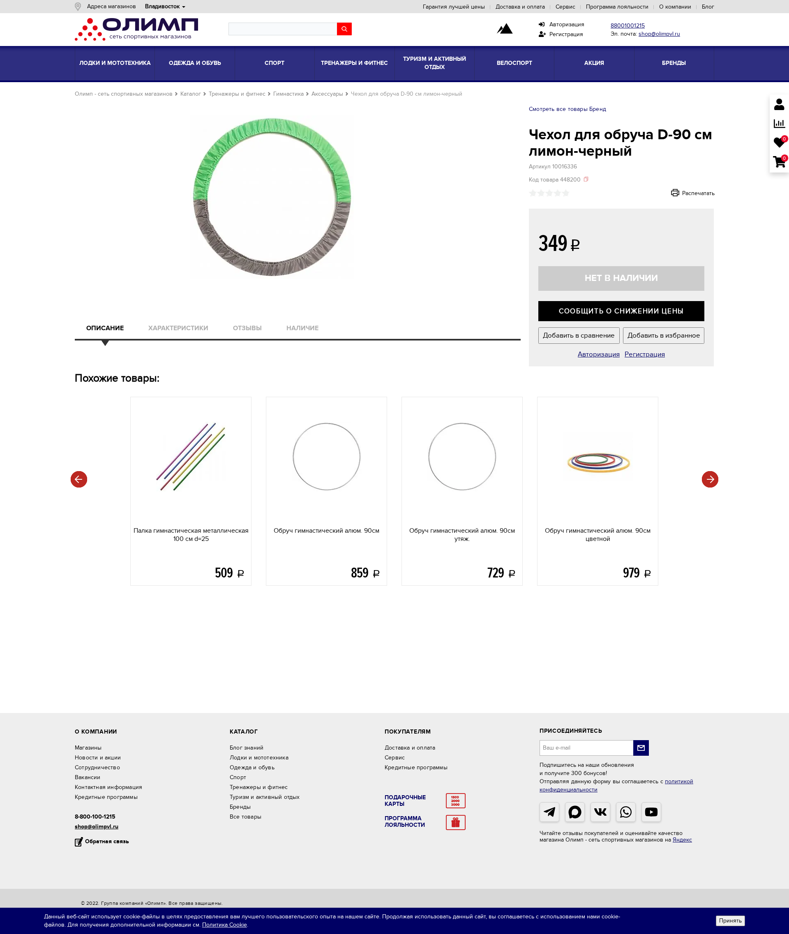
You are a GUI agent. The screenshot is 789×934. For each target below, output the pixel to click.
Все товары (245, 816)
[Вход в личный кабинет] (779, 105)
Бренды (674, 63)
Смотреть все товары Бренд (567, 109)
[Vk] (600, 812)
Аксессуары (327, 93)
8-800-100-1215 (95, 816)
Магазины (88, 747)
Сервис (565, 6)
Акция (594, 63)
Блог (708, 6)
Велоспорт (514, 63)
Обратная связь (107, 841)
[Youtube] (651, 812)
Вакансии (88, 777)
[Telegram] (549, 812)
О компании (675, 6)
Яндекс (682, 839)
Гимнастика (288, 93)
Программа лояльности (617, 6)
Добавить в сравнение (579, 335)
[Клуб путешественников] (504, 29)
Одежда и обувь (195, 63)
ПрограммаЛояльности (405, 821)
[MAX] (575, 812)
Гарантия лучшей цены (454, 6)
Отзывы (247, 328)
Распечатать (687, 193)
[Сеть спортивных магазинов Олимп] (136, 30)
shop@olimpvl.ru (659, 33)
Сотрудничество (97, 767)
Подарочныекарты (405, 800)
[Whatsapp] (626, 812)
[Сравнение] (779, 124)
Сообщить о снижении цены (621, 311)
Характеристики (178, 328)
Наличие (302, 328)
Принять (730, 920)
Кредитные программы (106, 797)
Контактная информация (108, 787)
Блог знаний (246, 747)
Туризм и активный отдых (434, 63)
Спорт (274, 63)
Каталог (190, 93)
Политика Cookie (224, 924)
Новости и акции (98, 757)
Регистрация (564, 34)
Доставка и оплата (520, 6)
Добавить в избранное (664, 335)
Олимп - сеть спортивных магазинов (124, 93)
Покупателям (408, 731)
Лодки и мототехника (115, 63)
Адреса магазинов (111, 6)
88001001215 (628, 25)
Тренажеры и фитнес (354, 63)
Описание (105, 328)
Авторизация (564, 24)
